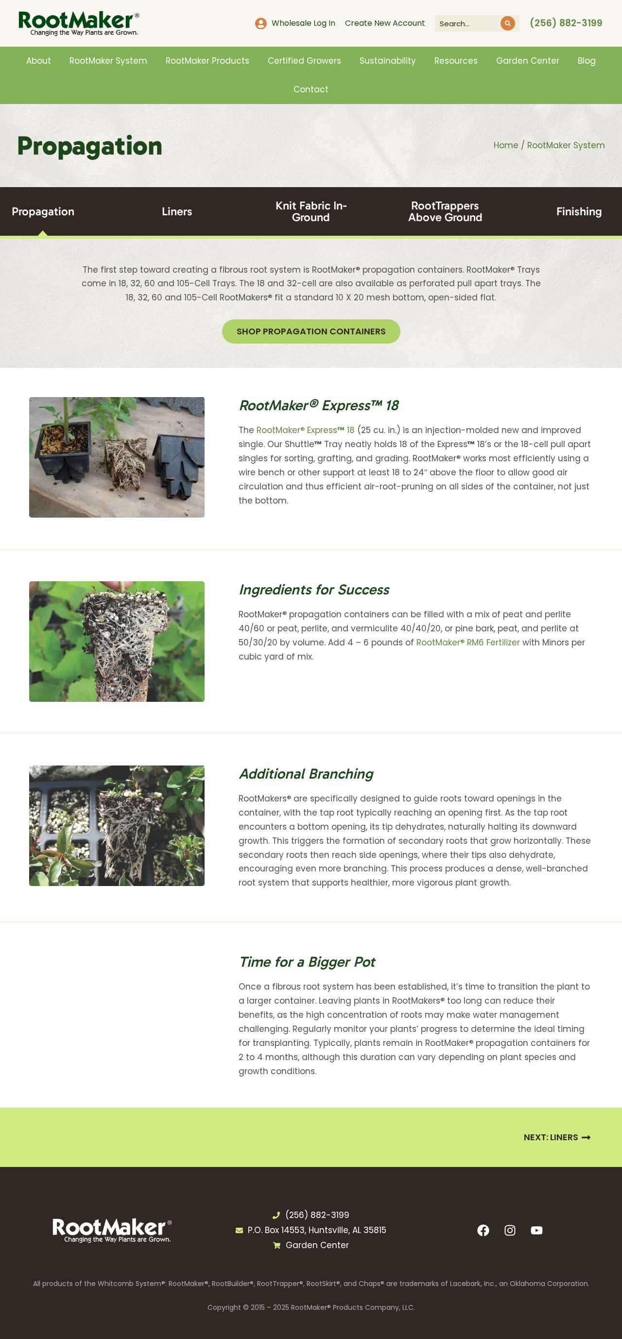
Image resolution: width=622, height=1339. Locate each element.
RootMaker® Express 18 (306, 430)
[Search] (508, 23)
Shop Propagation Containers (311, 331)
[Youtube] (537, 1230)
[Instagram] (510, 1230)
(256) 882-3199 (566, 23)
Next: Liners (551, 1137)
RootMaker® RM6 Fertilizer (468, 642)
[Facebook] (483, 1230)
